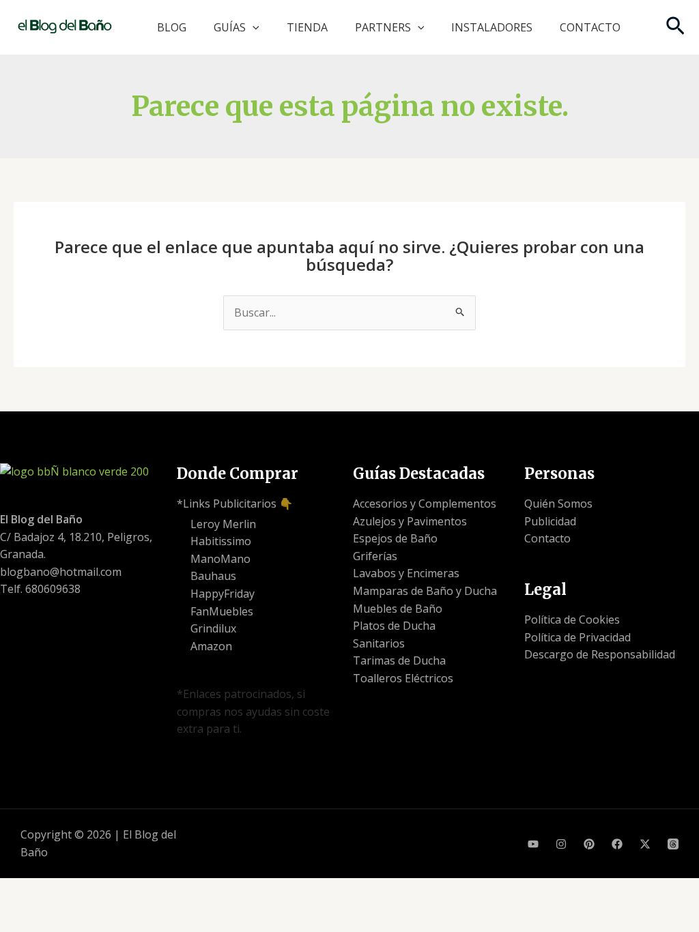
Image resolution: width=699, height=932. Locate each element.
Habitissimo (220, 541)
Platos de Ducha (394, 625)
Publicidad (550, 521)
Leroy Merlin (223, 523)
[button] (252, 27)
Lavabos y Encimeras (406, 573)
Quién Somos (558, 503)
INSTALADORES (491, 27)
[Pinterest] (589, 844)
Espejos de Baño (395, 538)
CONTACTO (590, 27)
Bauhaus (213, 575)
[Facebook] (617, 844)
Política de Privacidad (577, 637)
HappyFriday (222, 593)
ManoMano (220, 558)
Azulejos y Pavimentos (410, 521)
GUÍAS (230, 27)
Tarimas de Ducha (399, 660)
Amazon (211, 646)
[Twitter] (645, 844)
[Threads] (673, 844)
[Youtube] (533, 844)
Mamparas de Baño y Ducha (425, 590)
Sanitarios (379, 643)
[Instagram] (561, 844)
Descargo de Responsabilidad (599, 654)
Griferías (375, 556)
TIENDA (307, 27)
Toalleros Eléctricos (403, 678)
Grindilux (213, 628)
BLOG (171, 27)
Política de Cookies (572, 619)
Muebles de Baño (397, 608)
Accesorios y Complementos (424, 503)
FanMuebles (221, 611)
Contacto (547, 538)
